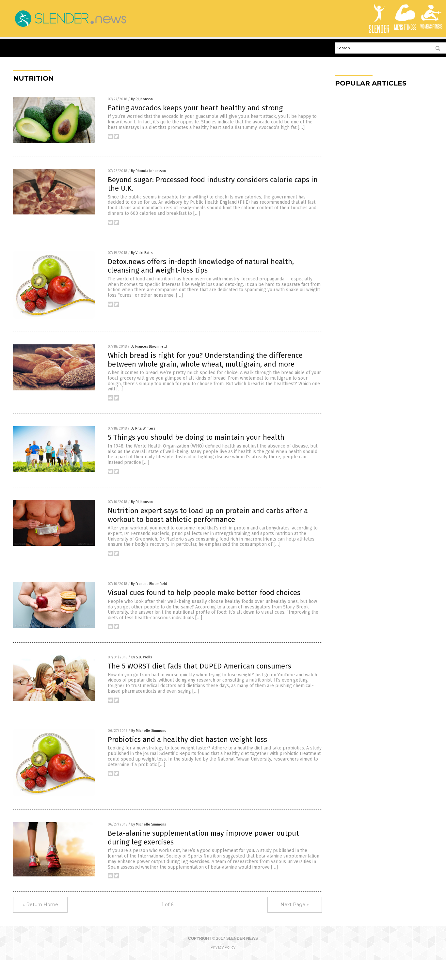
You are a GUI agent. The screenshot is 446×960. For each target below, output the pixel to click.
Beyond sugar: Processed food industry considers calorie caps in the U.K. (213, 184)
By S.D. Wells (141, 657)
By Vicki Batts (141, 253)
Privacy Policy (223, 947)
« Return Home (40, 904)
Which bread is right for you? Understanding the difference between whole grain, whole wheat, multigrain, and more (205, 359)
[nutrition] (70, 26)
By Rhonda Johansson (148, 171)
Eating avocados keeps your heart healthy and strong (195, 107)
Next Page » (294, 904)
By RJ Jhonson (142, 99)
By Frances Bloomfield (149, 346)
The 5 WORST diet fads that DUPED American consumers (199, 666)
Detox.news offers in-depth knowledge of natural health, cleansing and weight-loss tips (201, 266)
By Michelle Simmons (148, 731)
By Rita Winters (143, 428)
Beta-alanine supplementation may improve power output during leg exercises (203, 837)
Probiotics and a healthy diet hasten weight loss (187, 739)
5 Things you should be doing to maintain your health (196, 437)
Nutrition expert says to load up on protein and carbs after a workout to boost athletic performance (208, 515)
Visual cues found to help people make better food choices (204, 592)
